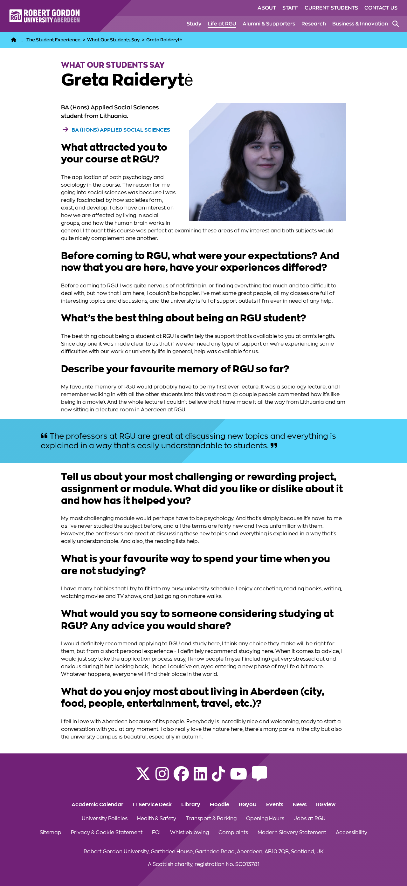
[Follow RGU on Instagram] (162, 777)
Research (313, 23)
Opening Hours (265, 818)
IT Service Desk (152, 804)
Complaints (233, 832)
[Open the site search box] (395, 24)
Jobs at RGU (310, 818)
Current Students (331, 7)
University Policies (105, 818)
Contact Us (380, 7)
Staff (290, 7)
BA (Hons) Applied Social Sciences (121, 130)
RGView (325, 804)
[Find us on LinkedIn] (200, 777)
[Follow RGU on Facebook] (181, 777)
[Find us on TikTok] (218, 777)
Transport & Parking (211, 818)
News (300, 804)
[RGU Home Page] (14, 40)
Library (190, 804)
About (267, 7)
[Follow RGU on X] (143, 777)
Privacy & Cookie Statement (106, 832)
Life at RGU (222, 23)
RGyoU (248, 804)
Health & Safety (156, 818)
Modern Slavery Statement (292, 832)
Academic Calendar (97, 804)
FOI (156, 832)
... (21, 40)
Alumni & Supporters (269, 23)
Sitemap (50, 832)
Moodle (219, 804)
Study (194, 23)
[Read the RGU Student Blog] (259, 777)
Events (274, 804)
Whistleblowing (189, 832)
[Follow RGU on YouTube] (238, 777)
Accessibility (351, 832)
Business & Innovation (360, 23)
